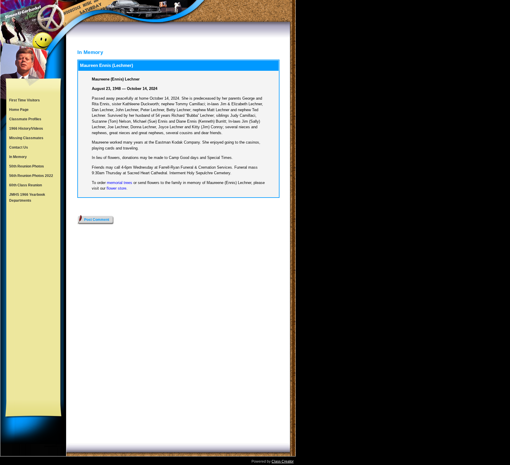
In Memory (18, 157)
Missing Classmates (26, 138)
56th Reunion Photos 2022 (31, 176)
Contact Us (18, 147)
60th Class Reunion (25, 185)
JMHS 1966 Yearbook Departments (27, 198)
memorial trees (119, 182)
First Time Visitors (24, 100)
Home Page (19, 110)
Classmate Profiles (25, 119)
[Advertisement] (33, 302)
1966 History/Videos (26, 128)
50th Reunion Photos (26, 166)
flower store (116, 188)
